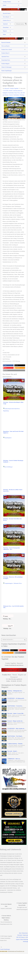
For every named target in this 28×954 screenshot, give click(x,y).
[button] (8, 365)
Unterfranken (16, 95)
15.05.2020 (5, 90)
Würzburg (22, 95)
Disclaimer (19, 935)
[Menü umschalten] (18, 2)
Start (20, 933)
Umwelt (10, 95)
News (18, 92)
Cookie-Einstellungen (5, 949)
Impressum (25, 935)
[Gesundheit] (14, 832)
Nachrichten (11, 92)
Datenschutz (24, 933)
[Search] (26, 24)
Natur (15, 92)
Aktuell (10, 90)
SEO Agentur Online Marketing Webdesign (22, 939)
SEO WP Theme (20, 937)
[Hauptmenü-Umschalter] (26, 38)
